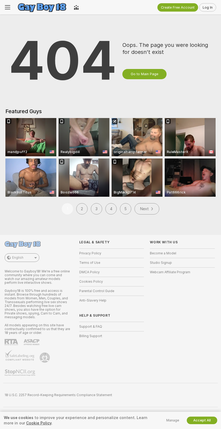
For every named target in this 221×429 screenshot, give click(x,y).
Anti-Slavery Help (92, 300)
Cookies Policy (91, 281)
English (17, 258)
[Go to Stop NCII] (20, 372)
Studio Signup (161, 263)
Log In (208, 7)
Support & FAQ (90, 326)
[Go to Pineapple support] (45, 357)
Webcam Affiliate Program (170, 272)
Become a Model (163, 253)
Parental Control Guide (96, 291)
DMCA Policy (89, 272)
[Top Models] (76, 7)
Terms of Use (89, 263)
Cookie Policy (38, 423)
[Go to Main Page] (42, 7)
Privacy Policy (90, 253)
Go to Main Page (144, 74)
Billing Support (90, 336)
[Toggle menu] (7, 7)
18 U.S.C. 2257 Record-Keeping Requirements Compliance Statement (58, 395)
